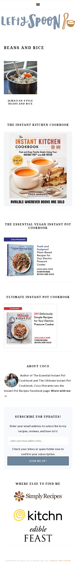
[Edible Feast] (38, 534)
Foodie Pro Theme (60, 561)
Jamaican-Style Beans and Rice (20, 102)
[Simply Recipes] (38, 498)
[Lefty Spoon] (38, 21)
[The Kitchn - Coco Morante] (38, 516)
